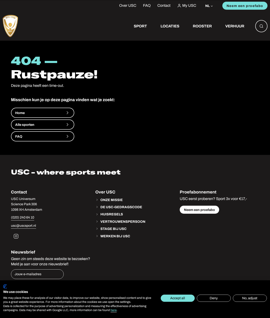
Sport (140, 26)
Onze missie (111, 199)
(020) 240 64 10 (22, 217)
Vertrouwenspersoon (122, 221)
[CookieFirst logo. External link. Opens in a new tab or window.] (5, 286)
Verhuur (234, 26)
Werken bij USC (115, 236)
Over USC (127, 5)
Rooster (202, 26)
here (114, 310)
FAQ (147, 5)
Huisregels (111, 214)
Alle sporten (24, 124)
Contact (163, 5)
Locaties (170, 26)
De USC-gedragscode (121, 207)
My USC (189, 5)
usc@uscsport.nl (23, 225)
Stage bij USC (113, 228)
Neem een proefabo (245, 5)
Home (20, 112)
